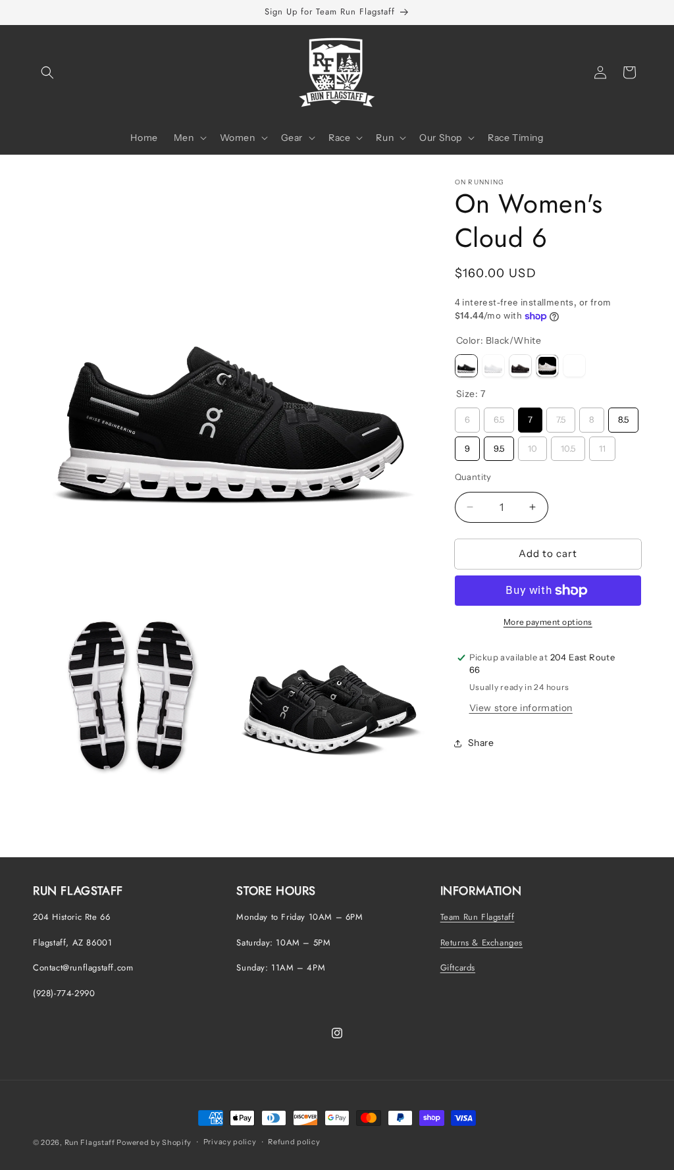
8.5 (623, 416)
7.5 (561, 416)
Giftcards (457, 967)
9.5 (498, 445)
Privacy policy (230, 1141)
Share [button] (481, 743)
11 (602, 445)
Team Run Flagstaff (477, 917)
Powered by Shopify (154, 1142)
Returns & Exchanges (481, 942)
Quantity (473, 476)
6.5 (499, 416)
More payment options (548, 622)
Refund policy (294, 1141)
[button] (47, 72)
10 (532, 445)
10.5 (568, 445)
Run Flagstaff (90, 1142)
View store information (521, 708)
